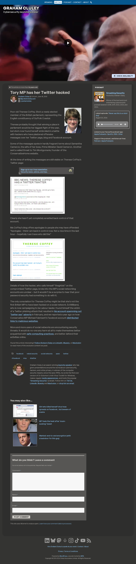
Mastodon (76, 343)
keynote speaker (65, 365)
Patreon (97, 141)
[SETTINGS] (125, 124)
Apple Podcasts (100, 134)
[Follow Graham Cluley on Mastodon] (59, 540)
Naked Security (32, 354)
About (86, 2)
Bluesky (66, 343)
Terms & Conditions (71, 551)
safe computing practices (40, 333)
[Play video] (68, 43)
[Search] (91, 2)
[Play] (99, 124)
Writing (58, 2)
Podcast (67, 2)
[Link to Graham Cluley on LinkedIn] (47, 540)
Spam (58, 354)
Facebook (19, 354)
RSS (115, 134)
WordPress (63, 556)
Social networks (46, 354)
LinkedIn (33, 383)
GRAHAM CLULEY (21, 8)
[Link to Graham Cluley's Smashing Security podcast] (65, 540)
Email (14, 506)
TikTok (69, 381)
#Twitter (33, 358)
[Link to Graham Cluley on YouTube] (83, 540)
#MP (25, 358)
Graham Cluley (11, 2)
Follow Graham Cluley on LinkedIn (48, 343)
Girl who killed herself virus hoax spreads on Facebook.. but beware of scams (55, 409)
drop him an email (66, 383)
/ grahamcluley (25, 101)
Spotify (110, 134)
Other (120, 134)
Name (15, 495)
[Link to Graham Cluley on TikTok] (77, 540)
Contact (77, 2)
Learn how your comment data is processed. (55, 524)
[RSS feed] (89, 540)
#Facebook (16, 358)
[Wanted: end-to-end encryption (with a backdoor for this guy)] (25, 439)
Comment (16, 470)
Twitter (65, 354)
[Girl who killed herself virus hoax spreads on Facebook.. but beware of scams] (25, 410)
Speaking (48, 2)
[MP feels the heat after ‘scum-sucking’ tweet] (25, 425)
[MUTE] (121, 124)
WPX (82, 556)
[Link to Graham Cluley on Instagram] (71, 540)
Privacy (60, 551)
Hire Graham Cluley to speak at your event (62, 546)
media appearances (50, 378)
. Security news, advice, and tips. (34, 170)
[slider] (107, 124)
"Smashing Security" (38, 381)
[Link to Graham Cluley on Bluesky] (53, 540)
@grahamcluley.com (28, 99)
